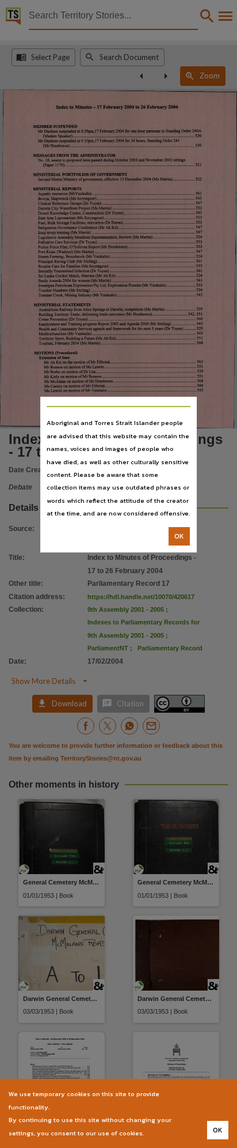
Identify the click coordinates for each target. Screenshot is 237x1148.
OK (179, 536)
